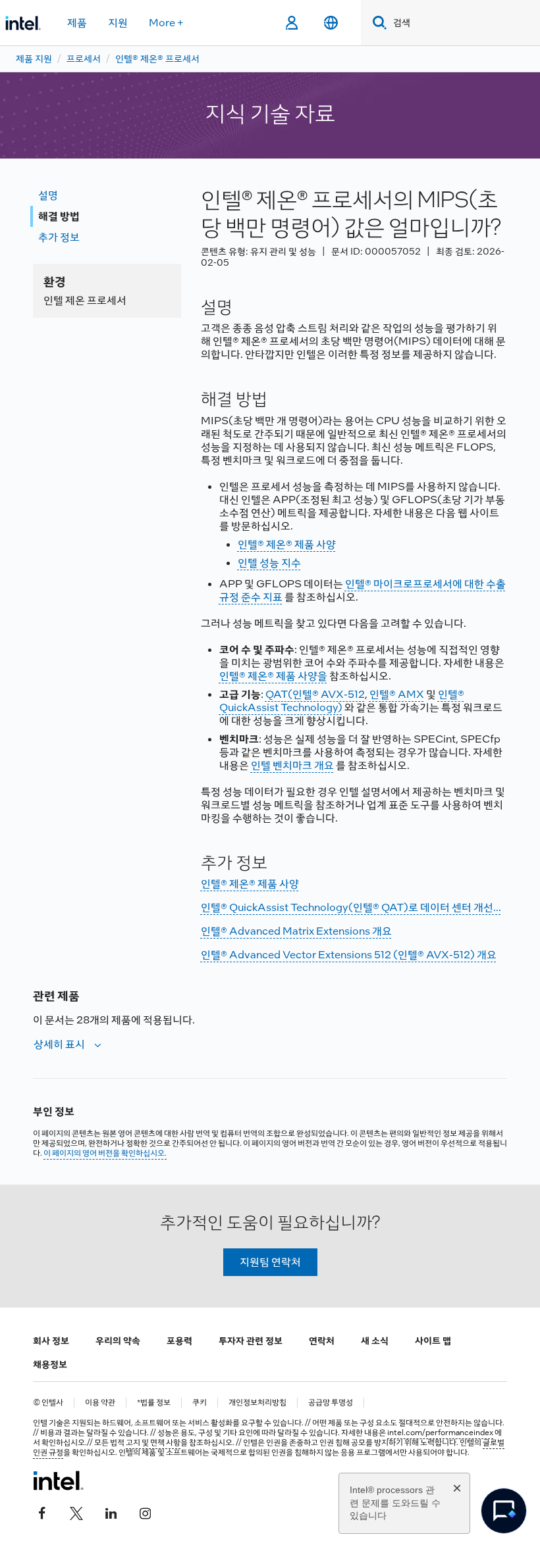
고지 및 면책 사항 (153, 1442)
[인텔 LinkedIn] (110, 1512)
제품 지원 (34, 58)
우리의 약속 (117, 1340)
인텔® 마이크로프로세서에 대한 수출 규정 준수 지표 (362, 590)
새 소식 (375, 1340)
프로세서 (84, 58)
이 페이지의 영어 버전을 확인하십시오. (105, 1153)
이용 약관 (100, 1403)
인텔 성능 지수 (269, 563)
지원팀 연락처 (270, 1262)
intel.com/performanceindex (440, 1432)
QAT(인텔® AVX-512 (315, 694)
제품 (77, 23)
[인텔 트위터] (76, 1512)
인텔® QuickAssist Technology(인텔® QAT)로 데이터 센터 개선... (351, 907)
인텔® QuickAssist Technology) (341, 700)
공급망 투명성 (330, 1403)
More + (166, 23)
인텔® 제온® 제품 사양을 (273, 676)
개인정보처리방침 (257, 1403)
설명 (48, 195)
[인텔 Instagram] (145, 1512)
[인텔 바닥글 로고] (58, 1480)
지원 (118, 23)
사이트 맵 (433, 1340)
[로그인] (291, 23)
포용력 (179, 1340)
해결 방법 (59, 216)
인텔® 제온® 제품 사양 (287, 544)
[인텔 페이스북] (42, 1512)
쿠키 (199, 1403)
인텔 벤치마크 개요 (292, 765)
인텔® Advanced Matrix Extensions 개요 (296, 931)
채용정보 (50, 1364)
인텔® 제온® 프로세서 (157, 58)
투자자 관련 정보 (251, 1340)
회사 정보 (51, 1340)
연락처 (322, 1340)
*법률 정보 (154, 1403)
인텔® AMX (396, 694)
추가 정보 (59, 237)
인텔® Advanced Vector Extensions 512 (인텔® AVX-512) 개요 (349, 955)
